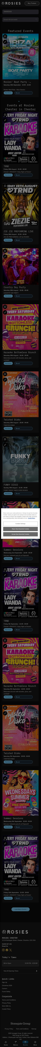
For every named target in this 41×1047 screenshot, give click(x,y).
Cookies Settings (20, 523)
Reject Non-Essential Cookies (20, 529)
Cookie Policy (31, 518)
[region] (20, 523)
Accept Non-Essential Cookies (20, 534)
